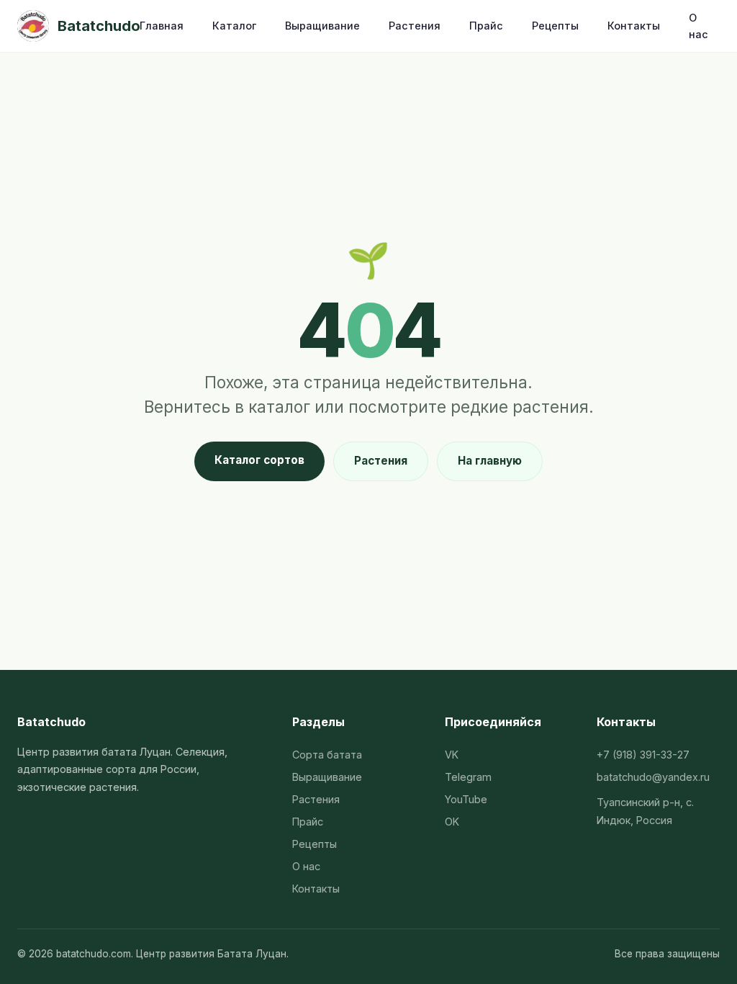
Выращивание (322, 25)
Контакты (633, 25)
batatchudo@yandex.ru (653, 777)
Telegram (468, 777)
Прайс (486, 25)
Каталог (234, 25)
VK (451, 754)
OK (452, 821)
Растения (414, 25)
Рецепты (555, 25)
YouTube (466, 799)
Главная (162, 25)
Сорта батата (327, 754)
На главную (490, 461)
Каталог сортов (259, 460)
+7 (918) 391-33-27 (643, 754)
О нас (698, 26)
